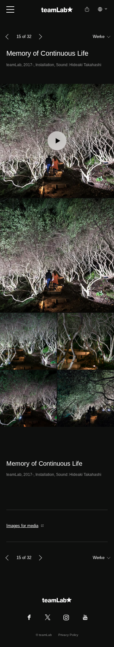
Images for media (22, 525)
